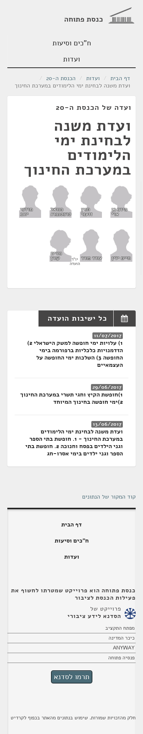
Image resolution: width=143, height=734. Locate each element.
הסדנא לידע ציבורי (94, 616)
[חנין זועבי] (91, 201)
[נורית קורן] (61, 245)
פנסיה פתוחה (121, 657)
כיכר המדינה (122, 637)
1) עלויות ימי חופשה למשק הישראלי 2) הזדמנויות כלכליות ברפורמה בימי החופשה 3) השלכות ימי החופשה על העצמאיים (75, 354)
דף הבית (120, 78)
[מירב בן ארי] (121, 201)
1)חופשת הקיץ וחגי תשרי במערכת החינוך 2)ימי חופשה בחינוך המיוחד (71, 398)
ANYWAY (124, 647)
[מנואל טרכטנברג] (61, 201)
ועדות (71, 59)
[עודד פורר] (91, 245)
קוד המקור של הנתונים (109, 497)
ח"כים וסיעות (71, 43)
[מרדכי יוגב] (30, 201)
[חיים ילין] (121, 245)
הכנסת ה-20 (61, 78)
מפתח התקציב (120, 628)
